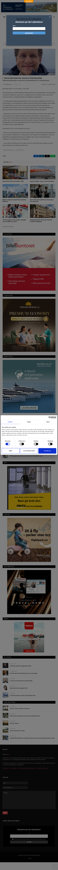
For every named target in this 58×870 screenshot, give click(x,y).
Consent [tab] (10, 422)
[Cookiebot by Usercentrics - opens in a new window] (49, 417)
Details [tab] (29, 422)
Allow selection (29, 450)
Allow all (47, 450)
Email (14, 25)
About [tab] (48, 422)
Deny (10, 450)
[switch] (22, 444)
